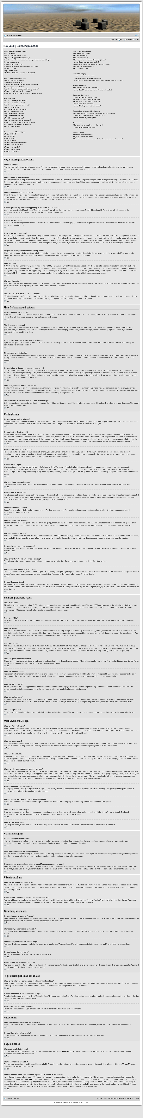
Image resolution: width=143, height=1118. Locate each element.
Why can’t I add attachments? (14, 116)
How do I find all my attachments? (84, 127)
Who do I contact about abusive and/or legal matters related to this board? (98, 139)
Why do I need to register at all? (15, 55)
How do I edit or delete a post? (14, 103)
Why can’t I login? (10, 53)
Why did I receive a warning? (14, 118)
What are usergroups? (80, 58)
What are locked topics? (12, 149)
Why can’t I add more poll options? (15, 109)
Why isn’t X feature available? (83, 137)
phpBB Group (67, 1051)
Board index (17, 35)
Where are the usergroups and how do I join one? (89, 60)
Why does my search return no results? (86, 99)
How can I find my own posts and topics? (87, 106)
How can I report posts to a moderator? (17, 120)
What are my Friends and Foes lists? (85, 88)
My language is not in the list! (14, 87)
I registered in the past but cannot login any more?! (21, 66)
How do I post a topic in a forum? (15, 101)
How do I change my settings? (14, 80)
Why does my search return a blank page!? (87, 101)
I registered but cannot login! (13, 64)
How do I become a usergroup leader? (86, 62)
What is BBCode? (10, 134)
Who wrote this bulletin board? (83, 134)
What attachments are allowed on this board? (88, 125)
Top (7, 172)
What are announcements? (13, 145)
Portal (9, 35)
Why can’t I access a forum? (14, 113)
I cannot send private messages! (84, 76)
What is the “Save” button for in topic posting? (19, 122)
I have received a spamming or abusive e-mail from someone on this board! (98, 80)
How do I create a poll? (12, 107)
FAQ (121, 39)
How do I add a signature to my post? (16, 105)
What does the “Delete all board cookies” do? (19, 73)
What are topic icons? (11, 151)
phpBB (64, 1102)
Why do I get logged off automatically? (17, 58)
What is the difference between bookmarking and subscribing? (94, 113)
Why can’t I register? (11, 71)
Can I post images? (10, 140)
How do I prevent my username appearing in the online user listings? (27, 60)
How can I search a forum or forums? (85, 97)
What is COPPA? (10, 68)
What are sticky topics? (12, 147)
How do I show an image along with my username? (21, 89)
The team (99, 1098)
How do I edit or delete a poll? (14, 111)
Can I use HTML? (10, 136)
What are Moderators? (80, 55)
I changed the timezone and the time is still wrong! (21, 84)
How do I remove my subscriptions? (85, 118)
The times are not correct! (13, 82)
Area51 (127, 1064)
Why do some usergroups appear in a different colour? (91, 64)
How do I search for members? (83, 104)
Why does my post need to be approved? (18, 124)
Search (114, 39)
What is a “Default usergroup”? (83, 66)
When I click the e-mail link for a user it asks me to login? (23, 93)
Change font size (137, 35)
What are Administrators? (81, 53)
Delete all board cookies (111, 1098)
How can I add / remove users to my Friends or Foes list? (92, 90)
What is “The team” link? (81, 68)
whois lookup (29, 1079)
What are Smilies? (10, 138)
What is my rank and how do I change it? (18, 91)
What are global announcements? (15, 142)
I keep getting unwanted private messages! (87, 78)
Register (129, 39)
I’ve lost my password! (11, 62)
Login (137, 39)
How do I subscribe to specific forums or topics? (89, 115)
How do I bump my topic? (12, 126)
